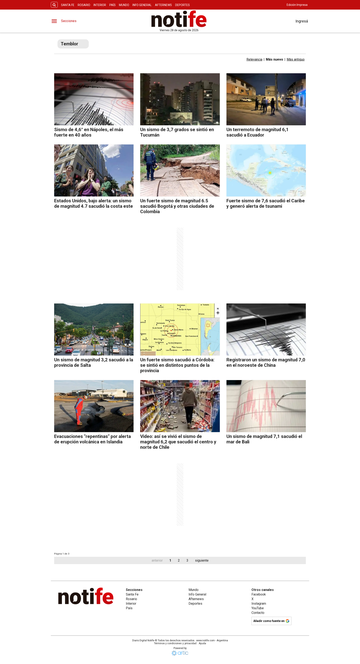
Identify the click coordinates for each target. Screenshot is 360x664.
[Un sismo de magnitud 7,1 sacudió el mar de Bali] (266, 406)
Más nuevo (274, 59)
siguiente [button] (202, 560)
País (112, 5)
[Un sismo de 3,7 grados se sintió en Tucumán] (180, 99)
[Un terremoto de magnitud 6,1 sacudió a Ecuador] (266, 99)
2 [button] (179, 560)
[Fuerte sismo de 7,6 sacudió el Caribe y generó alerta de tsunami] (266, 170)
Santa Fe (67, 5)
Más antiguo (296, 59)
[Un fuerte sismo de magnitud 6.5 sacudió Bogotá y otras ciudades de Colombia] (180, 170)
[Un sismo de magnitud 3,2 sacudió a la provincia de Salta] (94, 329)
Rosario (84, 5)
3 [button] (187, 560)
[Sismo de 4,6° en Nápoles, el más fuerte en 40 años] (94, 99)
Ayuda (202, 643)
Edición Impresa (297, 4)
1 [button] (170, 560)
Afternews (163, 5)
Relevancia (254, 59)
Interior (100, 5)
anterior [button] (157, 560)
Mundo (124, 5)
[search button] (54, 5)
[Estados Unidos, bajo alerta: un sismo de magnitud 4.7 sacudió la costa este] (94, 170)
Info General (142, 5)
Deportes (182, 5)
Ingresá (301, 21)
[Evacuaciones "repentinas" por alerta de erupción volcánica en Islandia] (94, 406)
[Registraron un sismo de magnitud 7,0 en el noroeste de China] (266, 329)
